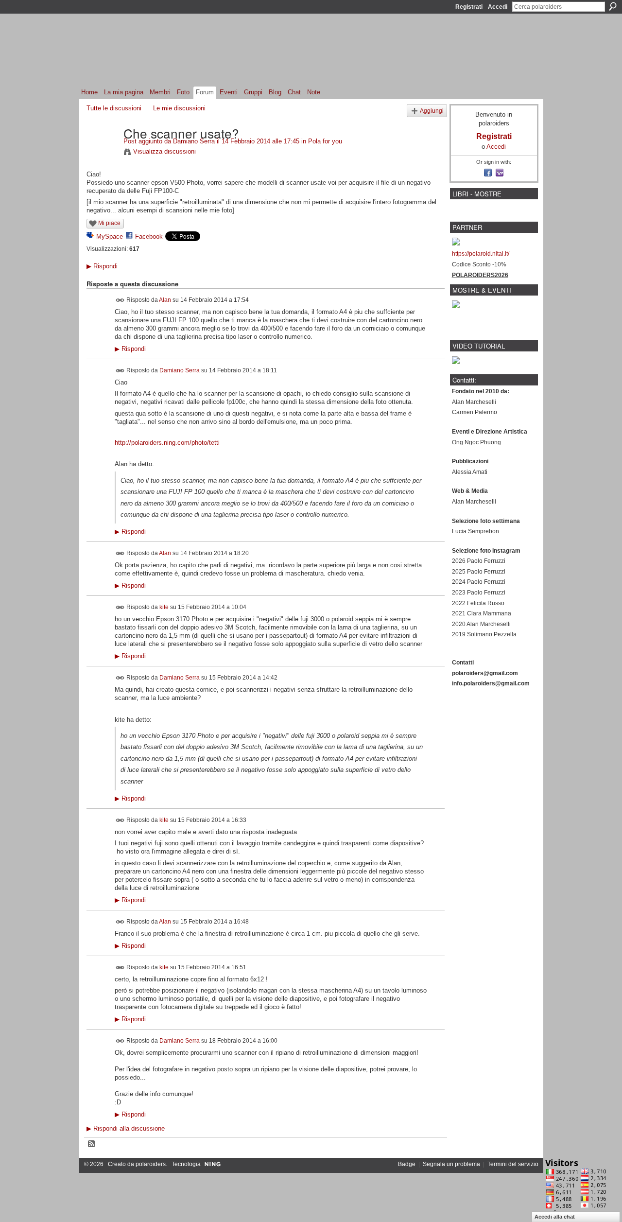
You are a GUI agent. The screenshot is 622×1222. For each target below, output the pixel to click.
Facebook (149, 236)
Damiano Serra (194, 141)
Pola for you (325, 141)
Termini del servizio (512, 1164)
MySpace (109, 236)
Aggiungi (432, 110)
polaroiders (151, 1164)
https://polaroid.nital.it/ (480, 253)
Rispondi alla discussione (125, 1128)
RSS (91, 1144)
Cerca (613, 6)
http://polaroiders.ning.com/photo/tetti (167, 442)
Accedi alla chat (555, 1217)
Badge (406, 1164)
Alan (165, 299)
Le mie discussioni (179, 108)
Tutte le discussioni (113, 108)
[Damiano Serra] (102, 153)
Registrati (469, 6)
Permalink (120, 300)
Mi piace (109, 223)
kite (164, 607)
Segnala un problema (451, 1164)
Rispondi (102, 266)
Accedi (497, 6)
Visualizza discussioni (164, 151)
